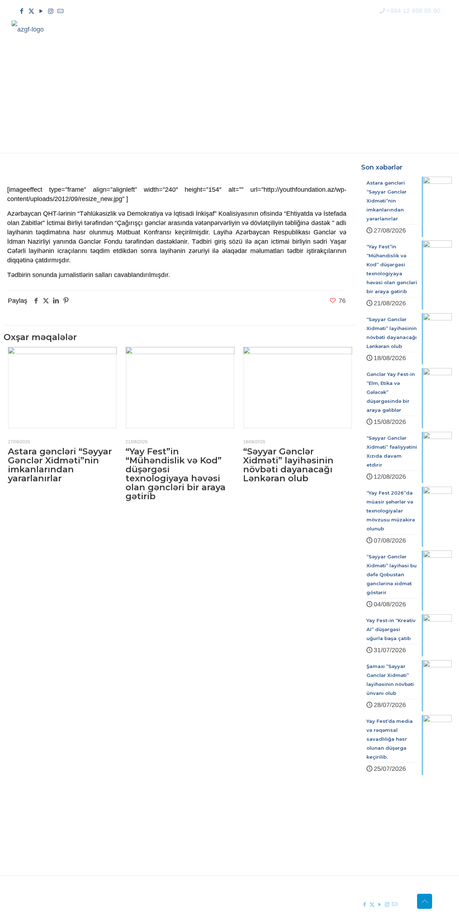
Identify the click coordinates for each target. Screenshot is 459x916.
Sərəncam (168, 835)
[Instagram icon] (51, 11)
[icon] (60, 11)
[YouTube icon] (41, 11)
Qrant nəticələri (267, 835)
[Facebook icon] (22, 11)
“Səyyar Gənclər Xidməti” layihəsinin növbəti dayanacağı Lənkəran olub (288, 464)
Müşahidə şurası (269, 822)
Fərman (165, 822)
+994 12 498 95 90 (413, 10)
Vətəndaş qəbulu (270, 848)
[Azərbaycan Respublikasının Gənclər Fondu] (27, 29)
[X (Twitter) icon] (31, 11)
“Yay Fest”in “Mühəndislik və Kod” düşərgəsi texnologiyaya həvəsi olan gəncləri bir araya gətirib (176, 473)
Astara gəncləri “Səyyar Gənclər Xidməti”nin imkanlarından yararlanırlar (60, 464)
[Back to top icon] (424, 901)
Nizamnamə (171, 848)
